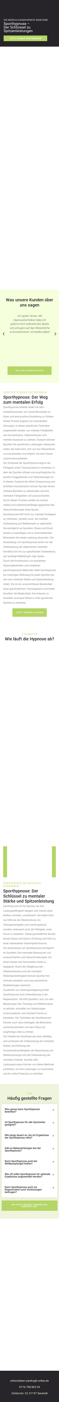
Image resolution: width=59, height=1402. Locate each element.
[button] (4, 334)
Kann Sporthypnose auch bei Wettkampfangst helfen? (21, 1162)
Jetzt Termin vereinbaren (25, 38)
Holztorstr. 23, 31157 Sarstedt (29, 1393)
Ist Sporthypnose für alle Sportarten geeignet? (25, 1123)
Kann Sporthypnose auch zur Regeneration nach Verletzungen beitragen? (23, 1190)
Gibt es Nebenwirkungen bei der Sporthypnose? (23, 1149)
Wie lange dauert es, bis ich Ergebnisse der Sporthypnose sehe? (27, 1136)
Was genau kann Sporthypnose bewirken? (22, 1110)
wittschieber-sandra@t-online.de (29, 1380)
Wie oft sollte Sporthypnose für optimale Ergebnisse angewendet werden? (27, 1175)
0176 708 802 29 (29, 1387)
